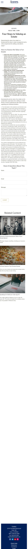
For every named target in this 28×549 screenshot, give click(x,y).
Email (2, 178)
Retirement (14, 545)
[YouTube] (15, 539)
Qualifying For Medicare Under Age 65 (10, 294)
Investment (14, 546)
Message (3, 187)
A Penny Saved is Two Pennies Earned (10, 266)
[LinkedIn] (13, 539)
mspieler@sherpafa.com (14, 536)
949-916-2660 (15, 533)
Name (2, 170)
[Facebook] (10, 539)
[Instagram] (18, 539)
